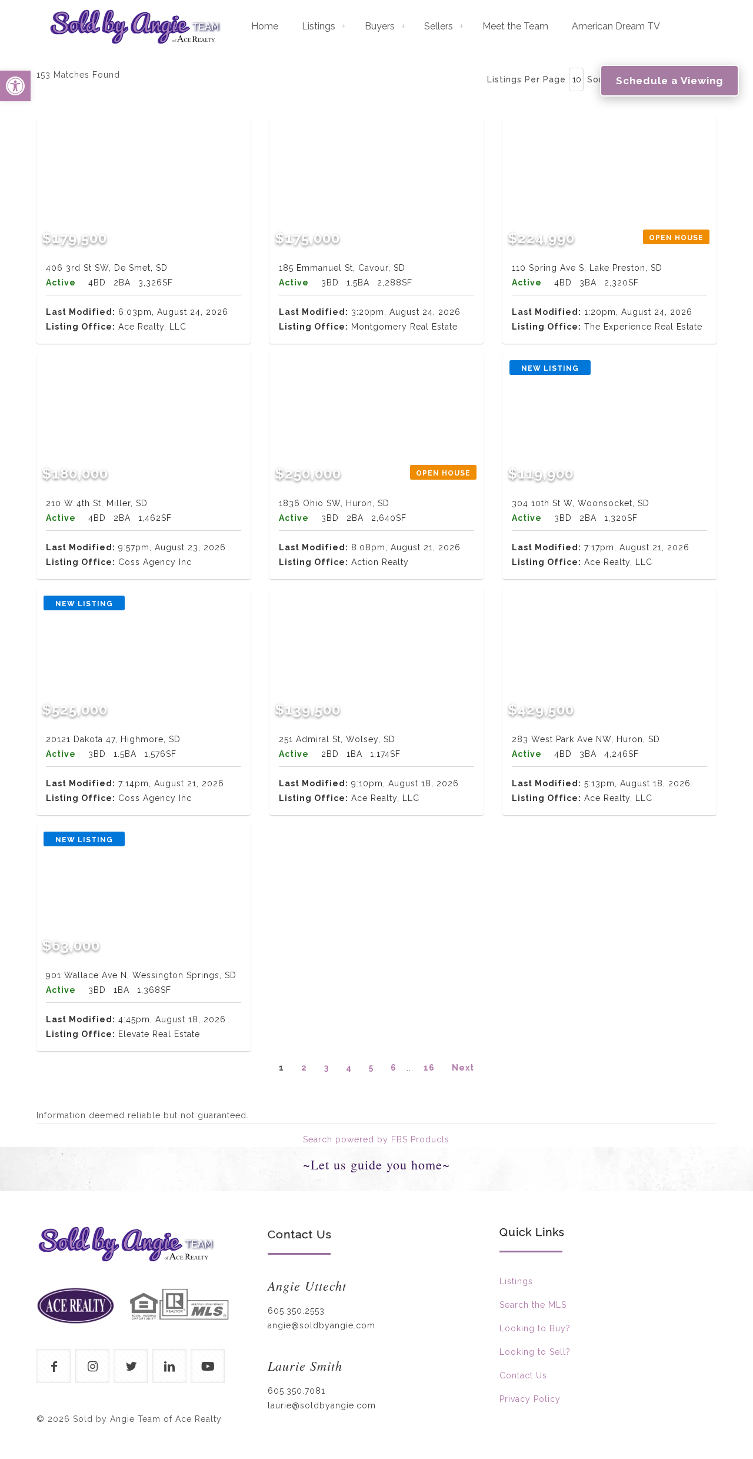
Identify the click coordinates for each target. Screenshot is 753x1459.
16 (429, 1067)
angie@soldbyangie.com (321, 1325)
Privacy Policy (530, 1399)
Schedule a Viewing (669, 81)
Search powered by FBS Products (376, 1139)
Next (463, 1067)
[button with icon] (53, 1366)
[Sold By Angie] (135, 26)
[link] (75, 1305)
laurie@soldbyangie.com (322, 1405)
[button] (15, 86)
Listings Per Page (526, 79)
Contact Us (523, 1375)
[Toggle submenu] (344, 26)
